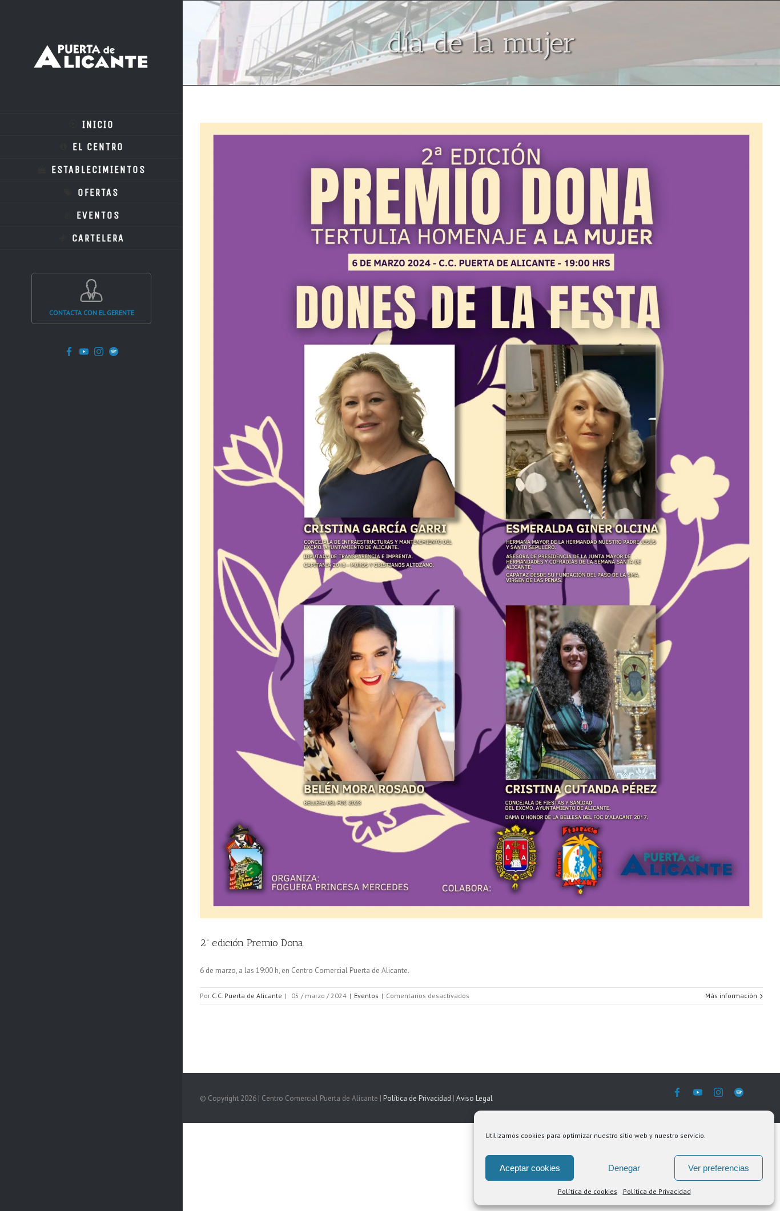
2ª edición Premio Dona (251, 942)
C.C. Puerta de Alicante (247, 995)
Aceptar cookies (530, 1168)
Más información (731, 995)
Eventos (366, 995)
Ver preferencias (718, 1168)
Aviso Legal (474, 1098)
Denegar (624, 1168)
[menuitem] (91, 124)
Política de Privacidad (657, 1191)
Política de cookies (587, 1191)
